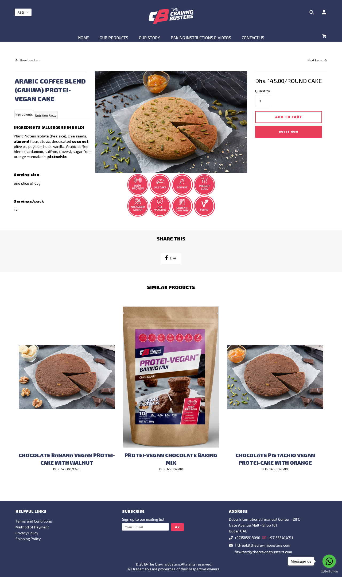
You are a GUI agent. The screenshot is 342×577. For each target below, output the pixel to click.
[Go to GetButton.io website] (329, 571)
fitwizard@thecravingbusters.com (263, 552)
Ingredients (24, 114)
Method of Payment (32, 527)
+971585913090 (247, 537)
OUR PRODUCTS (114, 37)
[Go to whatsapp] (329, 561)
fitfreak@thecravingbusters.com (262, 545)
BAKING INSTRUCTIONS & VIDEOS (201, 37)
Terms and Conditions (33, 521)
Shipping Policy (28, 538)
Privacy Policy (26, 533)
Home (83, 37)
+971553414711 (280, 537)
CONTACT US (253, 37)
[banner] (171, 16)
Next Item (315, 60)
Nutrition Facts (46, 115)
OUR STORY (149, 37)
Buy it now (288, 131)
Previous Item (30, 60)
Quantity (262, 91)
